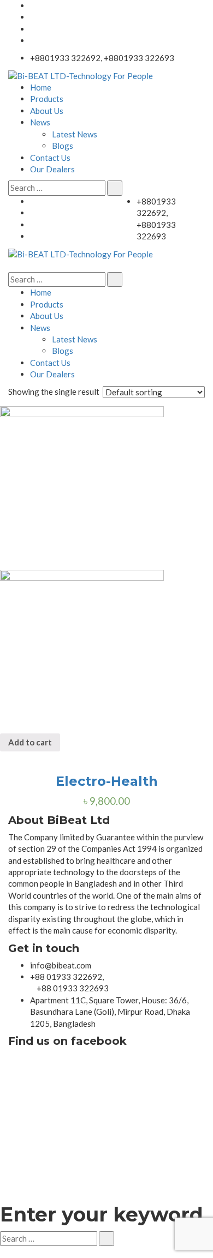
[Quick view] (3, 757)
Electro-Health (107, 781)
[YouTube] (33, 5)
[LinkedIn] (33, 17)
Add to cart (30, 742)
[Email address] (33, 29)
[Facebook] (33, 40)
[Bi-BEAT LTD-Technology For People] (80, 75)
